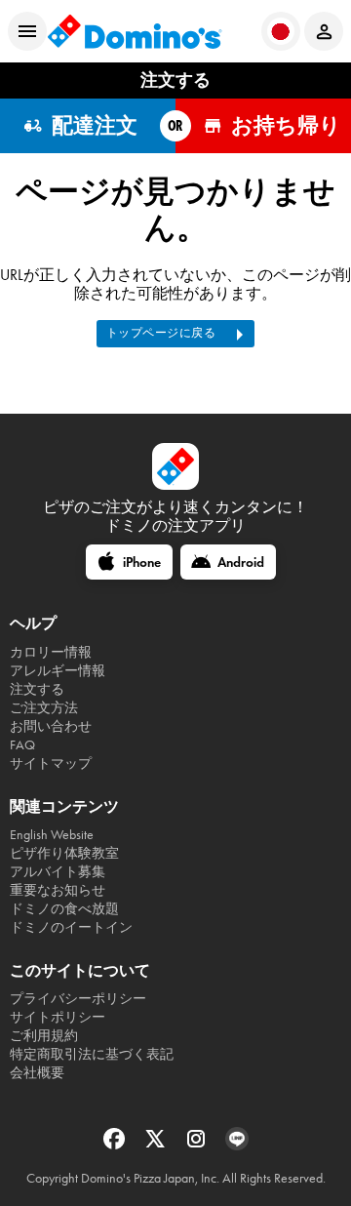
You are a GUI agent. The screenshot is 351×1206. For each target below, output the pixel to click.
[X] (156, 1145)
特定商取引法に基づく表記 (92, 1054)
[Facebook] (116, 1145)
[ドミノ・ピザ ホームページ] (134, 31)
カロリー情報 (51, 652)
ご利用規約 (44, 1035)
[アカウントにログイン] (323, 31)
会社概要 (37, 1073)
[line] (236, 1145)
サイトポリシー (57, 1017)
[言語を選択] (280, 31)
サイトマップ (51, 763)
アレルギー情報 (57, 671)
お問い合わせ (51, 726)
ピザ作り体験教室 (64, 853)
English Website (52, 834)
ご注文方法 (44, 708)
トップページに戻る (161, 333)
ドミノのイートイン (71, 927)
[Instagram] (197, 1145)
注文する (37, 689)
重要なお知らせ (57, 890)
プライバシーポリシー (78, 998)
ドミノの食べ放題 (64, 909)
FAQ (22, 745)
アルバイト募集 (57, 872)
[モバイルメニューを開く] (27, 31)
